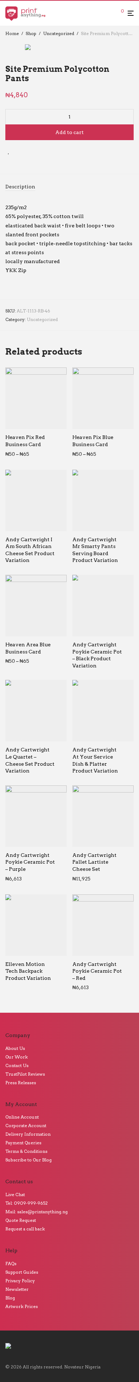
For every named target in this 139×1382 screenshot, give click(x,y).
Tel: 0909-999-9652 (26, 1203)
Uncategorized (58, 33)
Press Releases (20, 1082)
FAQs (10, 1263)
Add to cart (69, 132)
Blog (10, 1297)
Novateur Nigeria (82, 1366)
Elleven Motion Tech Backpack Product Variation (28, 971)
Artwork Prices (21, 1306)
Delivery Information (28, 1134)
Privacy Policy (20, 1280)
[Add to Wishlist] (8, 151)
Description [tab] (20, 186)
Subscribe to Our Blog (28, 1160)
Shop (31, 33)
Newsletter (17, 1289)
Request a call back (25, 1229)
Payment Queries (23, 1142)
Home (12, 33)
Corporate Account (25, 1125)
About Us (15, 1048)
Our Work (16, 1057)
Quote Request (20, 1220)
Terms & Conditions (26, 1151)
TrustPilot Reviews (25, 1074)
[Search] (112, 13)
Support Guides (21, 1272)
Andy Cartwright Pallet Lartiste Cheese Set (94, 862)
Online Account (22, 1117)
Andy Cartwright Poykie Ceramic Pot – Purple (30, 862)
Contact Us (17, 1065)
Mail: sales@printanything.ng (36, 1211)
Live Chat (15, 1194)
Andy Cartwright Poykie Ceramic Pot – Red (97, 971)
